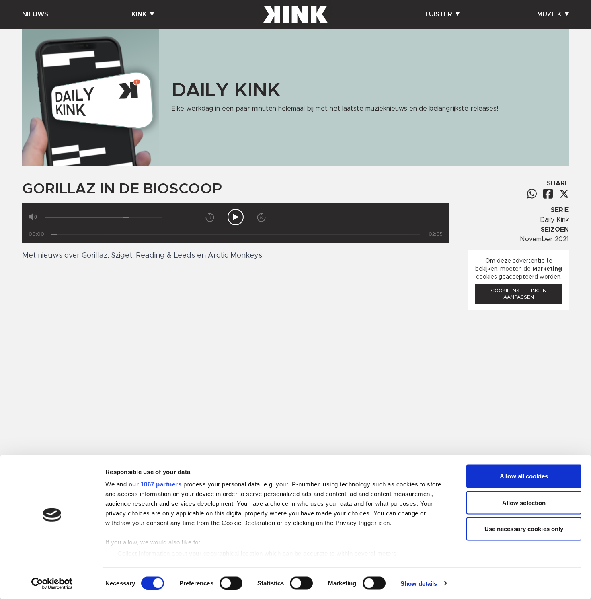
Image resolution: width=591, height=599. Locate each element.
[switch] (231, 582)
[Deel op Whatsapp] (532, 193)
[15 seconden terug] (210, 217)
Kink (139, 14)
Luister (438, 14)
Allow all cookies (524, 476)
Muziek (549, 14)
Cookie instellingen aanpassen (518, 294)
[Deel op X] (564, 194)
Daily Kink (554, 220)
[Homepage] (295, 14)
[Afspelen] (236, 217)
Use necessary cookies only (524, 528)
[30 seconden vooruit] (261, 217)
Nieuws (35, 14)
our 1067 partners (155, 484)
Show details (418, 583)
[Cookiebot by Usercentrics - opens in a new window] (52, 583)
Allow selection (524, 502)
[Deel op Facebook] (548, 193)
